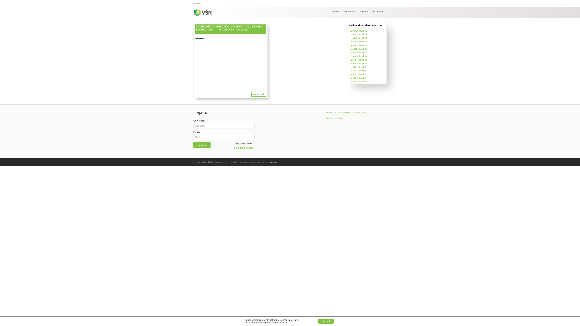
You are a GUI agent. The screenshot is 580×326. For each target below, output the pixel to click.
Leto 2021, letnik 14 (358, 45)
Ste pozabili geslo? (244, 147)
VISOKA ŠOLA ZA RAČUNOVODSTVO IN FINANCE (347, 112)
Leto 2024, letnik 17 (358, 34)
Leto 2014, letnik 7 (358, 70)
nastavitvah (281, 322)
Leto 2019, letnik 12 (358, 52)
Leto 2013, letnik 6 (358, 74)
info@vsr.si (198, 3)
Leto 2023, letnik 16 (358, 38)
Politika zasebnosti (333, 118)
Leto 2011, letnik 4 (358, 81)
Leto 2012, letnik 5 (358, 78)
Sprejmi (326, 321)
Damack (273, 162)
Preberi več (258, 94)
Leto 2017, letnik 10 (358, 59)
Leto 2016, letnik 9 (358, 63)
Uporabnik (199, 120)
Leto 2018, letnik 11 (358, 56)
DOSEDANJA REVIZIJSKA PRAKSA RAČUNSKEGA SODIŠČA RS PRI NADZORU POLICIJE (229, 28)
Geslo (196, 132)
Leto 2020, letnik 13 (358, 49)
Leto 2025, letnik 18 (358, 30)
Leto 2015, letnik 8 (358, 67)
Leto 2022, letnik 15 (358, 41)
